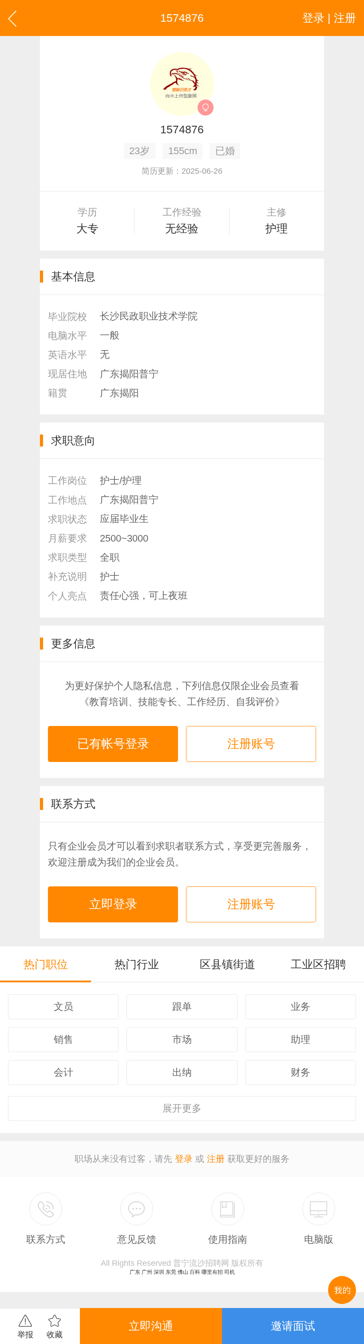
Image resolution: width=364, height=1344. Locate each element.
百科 (195, 1272)
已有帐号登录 (113, 743)
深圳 (159, 1272)
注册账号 (251, 743)
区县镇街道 (227, 964)
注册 (216, 1159)
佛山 (183, 1272)
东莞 (171, 1272)
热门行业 (137, 964)
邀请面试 (293, 1326)
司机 (229, 1272)
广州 (147, 1272)
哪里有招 (212, 1272)
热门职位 (46, 964)
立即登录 (113, 904)
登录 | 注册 (329, 18)
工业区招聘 (318, 964)
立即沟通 (151, 1326)
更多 (182, 1108)
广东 (135, 1272)
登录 (184, 1159)
